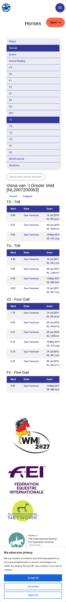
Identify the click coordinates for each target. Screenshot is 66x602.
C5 (10, 74)
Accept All (33, 578)
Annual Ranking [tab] (17, 61)
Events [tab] (12, 54)
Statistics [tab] (14, 165)
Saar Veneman (31, 215)
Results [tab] (13, 196)
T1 (10, 120)
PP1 (11, 113)
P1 (10, 93)
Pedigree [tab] (27, 196)
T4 (10, 139)
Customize (33, 586)
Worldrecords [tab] (16, 159)
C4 (10, 67)
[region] (33, 574)
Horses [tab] (13, 48)
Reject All (33, 595)
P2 (10, 100)
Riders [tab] (12, 41)
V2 (10, 152)
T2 (10, 126)
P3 (10, 106)
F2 (10, 87)
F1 (10, 80)
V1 (10, 146)
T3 (10, 133)
